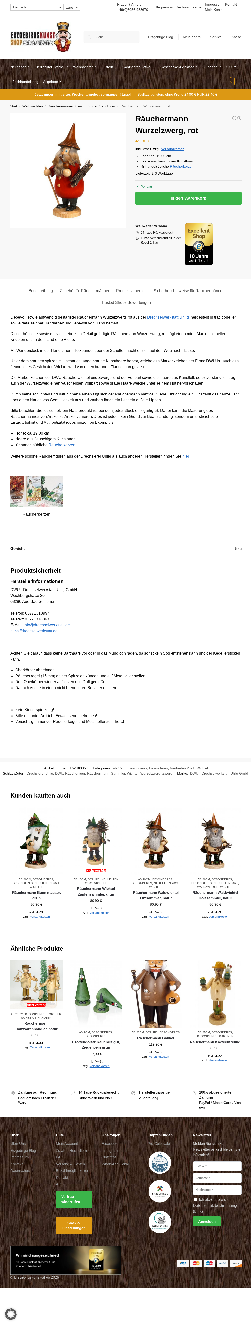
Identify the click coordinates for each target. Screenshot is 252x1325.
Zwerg (167, 773)
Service (216, 37)
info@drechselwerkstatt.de (47, 625)
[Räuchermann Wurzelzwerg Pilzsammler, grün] (239, 118)
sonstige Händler (36, 1017)
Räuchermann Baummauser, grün (36, 895)
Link (198, 1211)
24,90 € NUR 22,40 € (200, 94)
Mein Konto (214, 10)
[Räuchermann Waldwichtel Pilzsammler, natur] (155, 841)
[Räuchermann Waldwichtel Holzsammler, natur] (215, 841)
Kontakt (231, 4)
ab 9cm (84, 1032)
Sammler (118, 773)
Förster (54, 1014)
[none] (37, 7)
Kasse (236, 37)
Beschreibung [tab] (41, 291)
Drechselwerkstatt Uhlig (168, 317)
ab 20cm (25, 879)
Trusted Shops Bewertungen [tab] (126, 302)
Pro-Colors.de (158, 1144)
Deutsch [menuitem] (19, 7)
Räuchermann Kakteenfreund (215, 1042)
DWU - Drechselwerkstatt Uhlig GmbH (219, 773)
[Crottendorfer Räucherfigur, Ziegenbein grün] (96, 994)
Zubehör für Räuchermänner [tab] (84, 291)
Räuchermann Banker (155, 1038)
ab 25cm (138, 1032)
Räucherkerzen (182, 166)
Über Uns (18, 1144)
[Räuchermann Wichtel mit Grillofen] (234, 118)
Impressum (213, 4)
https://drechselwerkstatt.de (34, 631)
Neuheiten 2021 (182, 768)
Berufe (94, 879)
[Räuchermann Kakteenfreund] (215, 994)
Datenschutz (20, 1171)
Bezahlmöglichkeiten (72, 1171)
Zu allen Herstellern (71, 1150)
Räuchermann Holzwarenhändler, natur (36, 1026)
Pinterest (109, 1157)
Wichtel (202, 768)
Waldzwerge (207, 886)
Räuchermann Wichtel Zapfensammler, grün (96, 891)
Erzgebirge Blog (160, 37)
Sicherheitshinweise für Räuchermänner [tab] (189, 291)
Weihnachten (32, 106)
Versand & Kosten (70, 1164)
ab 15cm (108, 106)
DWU (59, 773)
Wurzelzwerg (150, 773)
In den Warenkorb (188, 198)
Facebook (110, 1144)
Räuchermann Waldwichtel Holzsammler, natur (215, 895)
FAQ (59, 1157)
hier (185, 456)
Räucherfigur (75, 773)
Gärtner (226, 1036)
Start (13, 106)
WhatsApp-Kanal (115, 1164)
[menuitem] (37, 7)
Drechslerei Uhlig (40, 773)
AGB (60, 1184)
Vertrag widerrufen (70, 1199)
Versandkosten (172, 149)
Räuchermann (98, 773)
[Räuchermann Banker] (155, 994)
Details (36, 928)
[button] (234, 74)
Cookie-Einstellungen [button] (74, 1225)
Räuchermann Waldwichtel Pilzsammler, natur (156, 895)
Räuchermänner (60, 106)
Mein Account (67, 1144)
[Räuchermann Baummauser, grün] (36, 841)
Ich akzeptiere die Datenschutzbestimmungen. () (217, 1205)
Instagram (110, 1150)
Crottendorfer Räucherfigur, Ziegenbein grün (96, 1045)
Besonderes (137, 768)
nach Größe (87, 106)
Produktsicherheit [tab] (131, 291)
